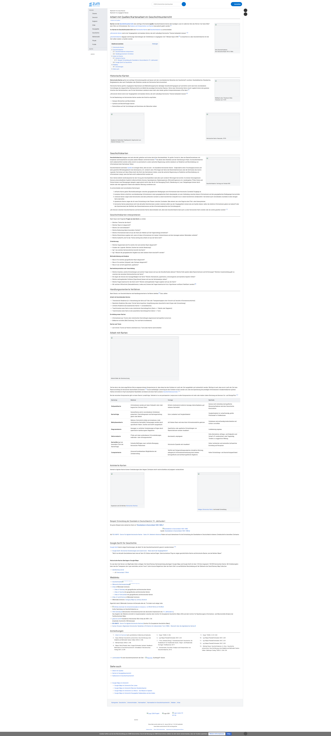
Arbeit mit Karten (120, 635)
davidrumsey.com (117, 570)
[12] (237, 395)
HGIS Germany (116, 612)
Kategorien (114, 702)
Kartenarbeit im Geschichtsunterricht (158, 702)
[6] (155, 159)
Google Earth (114, 547)
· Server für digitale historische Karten (127, 623)
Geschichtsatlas (117, 582)
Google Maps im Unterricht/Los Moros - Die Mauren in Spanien (133, 690)
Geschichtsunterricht (126, 24)
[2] (187, 32)
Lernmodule (115, 658)
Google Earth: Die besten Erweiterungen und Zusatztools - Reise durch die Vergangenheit (139, 551)
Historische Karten (141, 29)
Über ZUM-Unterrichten (159, 729)
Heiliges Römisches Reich (205, 509)
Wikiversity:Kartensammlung (120, 584)
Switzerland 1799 (122, 572)
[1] (170, 25)
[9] (159, 293)
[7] (227, 209)
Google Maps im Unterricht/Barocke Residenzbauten (130, 688)
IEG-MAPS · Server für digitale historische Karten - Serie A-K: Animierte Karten (136, 534)
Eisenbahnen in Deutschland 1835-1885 (149, 525)
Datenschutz (149, 729)
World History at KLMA (155, 607)
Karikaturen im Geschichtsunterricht (123, 676)
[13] (175, 546)
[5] (187, 93)
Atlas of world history (118, 597)
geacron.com (116, 619)
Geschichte (122, 702)
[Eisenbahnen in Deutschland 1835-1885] (175, 528)
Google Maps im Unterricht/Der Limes (125, 685)
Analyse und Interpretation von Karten (141, 26)
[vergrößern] (238, 50)
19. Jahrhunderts (168, 612)
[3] (179, 36)
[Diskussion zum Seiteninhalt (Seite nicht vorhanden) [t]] (245, 10)
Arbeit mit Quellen (115, 20)
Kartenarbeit (142, 702)
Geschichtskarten (155, 29)
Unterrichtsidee (132, 702)
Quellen (129, 168)
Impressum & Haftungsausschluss (175, 729)
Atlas (114, 587)
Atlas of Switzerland (120, 594)
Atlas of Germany (119, 589)
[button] (216, 733)
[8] (195, 284)
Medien (173, 702)
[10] (146, 389)
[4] (188, 89)
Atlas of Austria (119, 592)
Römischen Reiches (132, 506)
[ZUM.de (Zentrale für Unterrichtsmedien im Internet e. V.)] (130, 607)
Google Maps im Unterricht (120, 683)
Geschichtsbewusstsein (170, 392)
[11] (179, 391)
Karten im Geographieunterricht (121, 673)
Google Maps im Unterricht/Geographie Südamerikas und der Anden (134, 693)
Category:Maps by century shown (135, 600)
